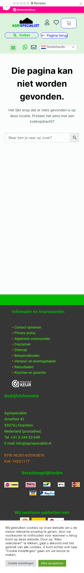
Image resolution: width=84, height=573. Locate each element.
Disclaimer (22, 344)
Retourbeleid (23, 367)
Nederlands (55, 47)
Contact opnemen (27, 327)
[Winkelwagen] (68, 23)
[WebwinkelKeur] (21, 383)
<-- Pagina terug (54, 35)
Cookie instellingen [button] (21, 563)
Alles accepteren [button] (52, 563)
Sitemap (20, 350)
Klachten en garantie (30, 373)
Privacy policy (25, 333)
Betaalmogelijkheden (42, 472)
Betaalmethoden (26, 356)
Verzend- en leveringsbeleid (35, 361)
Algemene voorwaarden (32, 339)
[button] (13, 47)
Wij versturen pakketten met (42, 512)
